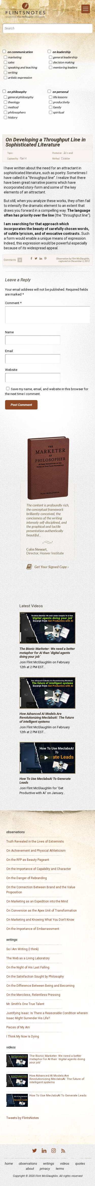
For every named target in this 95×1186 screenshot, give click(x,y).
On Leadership (61, 52)
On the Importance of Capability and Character (38, 869)
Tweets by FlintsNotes (22, 1118)
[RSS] (63, 1151)
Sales (11, 62)
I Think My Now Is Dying (22, 1036)
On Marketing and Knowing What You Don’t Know (40, 919)
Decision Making (63, 62)
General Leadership (65, 57)
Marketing (14, 57)
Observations (28, 1163)
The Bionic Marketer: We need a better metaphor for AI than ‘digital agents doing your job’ (47, 652)
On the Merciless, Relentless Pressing (33, 995)
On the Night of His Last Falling (27, 967)
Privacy (45, 1169)
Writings (48, 1163)
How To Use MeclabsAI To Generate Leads (57, 1095)
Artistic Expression (20, 77)
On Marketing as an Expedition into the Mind (37, 901)
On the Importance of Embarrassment (32, 929)
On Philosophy (16, 92)
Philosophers (16, 112)
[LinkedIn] (44, 1151)
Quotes (80, 1163)
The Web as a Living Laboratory (28, 958)
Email (9, 351)
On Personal (60, 92)
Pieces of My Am (18, 1027)
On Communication (20, 52)
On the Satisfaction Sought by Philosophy (35, 976)
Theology (14, 102)
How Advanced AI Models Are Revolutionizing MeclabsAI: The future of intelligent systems (47, 717)
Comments (12, 259)
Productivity (61, 102)
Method (13, 107)
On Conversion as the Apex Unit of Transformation (41, 910)
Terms (60, 1169)
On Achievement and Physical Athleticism (36, 850)
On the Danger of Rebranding (26, 878)
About (30, 1169)
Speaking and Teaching (22, 67)
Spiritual (58, 112)
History (12, 117)
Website (11, 370)
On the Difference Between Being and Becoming (40, 985)
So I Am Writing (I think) (22, 949)
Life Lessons (60, 97)
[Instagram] (53, 1151)
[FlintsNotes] (25, 10)
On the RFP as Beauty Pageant (27, 860)
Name (9, 332)
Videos (64, 1163)
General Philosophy (20, 97)
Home (9, 1163)
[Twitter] (34, 1151)
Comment (13, 303)
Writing (12, 72)
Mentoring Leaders (65, 67)
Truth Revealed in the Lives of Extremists (35, 841)
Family (57, 107)
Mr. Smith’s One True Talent (25, 1004)
